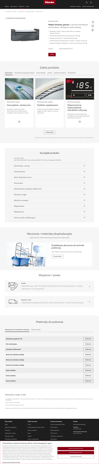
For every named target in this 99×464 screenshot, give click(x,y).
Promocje (7, 430)
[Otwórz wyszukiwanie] (86, 2)
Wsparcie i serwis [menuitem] (75, 6)
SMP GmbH (53, 433)
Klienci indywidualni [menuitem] (88, 6)
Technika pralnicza (21, 11)
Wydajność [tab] (72, 73)
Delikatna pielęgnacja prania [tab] (24, 73)
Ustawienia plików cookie (76, 456)
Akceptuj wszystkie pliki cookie (76, 448)
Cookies (18, 462)
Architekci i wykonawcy (56, 436)
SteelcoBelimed (54, 430)
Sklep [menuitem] (27, 6)
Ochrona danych (12, 462)
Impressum (5, 462)
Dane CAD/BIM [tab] (35, 329)
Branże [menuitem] (7, 6)
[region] (49, 452)
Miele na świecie (32, 430)
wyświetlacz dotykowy (69, 38)
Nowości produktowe (10, 427)
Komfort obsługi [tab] (60, 73)
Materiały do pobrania (11, 439)
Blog (6, 424)
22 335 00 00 (77, 429)
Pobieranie (88, 338)
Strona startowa (8, 11)
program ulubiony (80, 40)
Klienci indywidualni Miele (57, 424)
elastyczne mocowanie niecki (78, 43)
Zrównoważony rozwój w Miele (36, 427)
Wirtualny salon (9, 436)
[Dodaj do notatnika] (91, 2)
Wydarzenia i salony (10, 433)
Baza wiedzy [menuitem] (13, 6)
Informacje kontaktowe (79, 424)
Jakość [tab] (49, 73)
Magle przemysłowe (30, 11)
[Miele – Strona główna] (49, 2)
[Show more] (19, 122)
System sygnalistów (33, 439)
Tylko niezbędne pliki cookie (75, 452)
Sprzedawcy (53, 439)
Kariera (29, 436)
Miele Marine (54, 427)
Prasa (29, 433)
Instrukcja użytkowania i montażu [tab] (17, 329)
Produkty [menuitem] (21, 6)
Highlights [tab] (9, 73)
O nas (29, 424)
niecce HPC (75, 35)
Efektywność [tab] (41, 73)
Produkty (14, 11)
